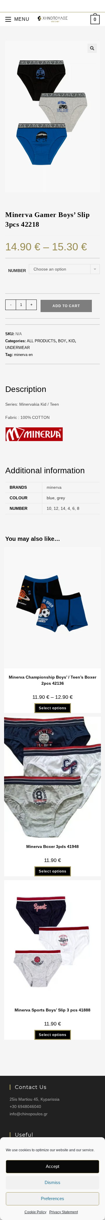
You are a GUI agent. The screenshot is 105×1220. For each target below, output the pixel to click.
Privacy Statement (63, 1212)
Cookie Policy (35, 1212)
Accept (52, 1166)
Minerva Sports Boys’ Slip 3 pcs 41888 (52, 1010)
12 (56, 508)
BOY (62, 341)
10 (49, 508)
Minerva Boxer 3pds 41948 (52, 846)
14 (63, 508)
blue (51, 497)
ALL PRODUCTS (41, 341)
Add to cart (66, 306)
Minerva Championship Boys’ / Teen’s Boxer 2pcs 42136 (52, 680)
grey (61, 497)
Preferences (52, 1198)
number (17, 270)
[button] (92, 48)
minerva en (23, 354)
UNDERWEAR (17, 347)
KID (72, 341)
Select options (52, 708)
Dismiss (52, 1182)
